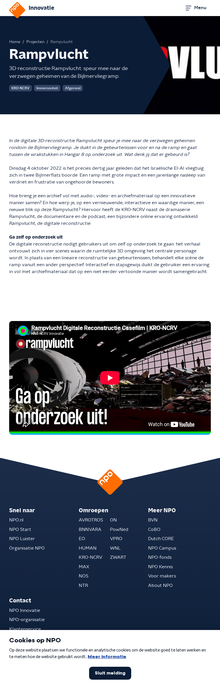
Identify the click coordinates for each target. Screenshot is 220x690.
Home (14, 42)
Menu (200, 7)
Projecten (35, 42)
